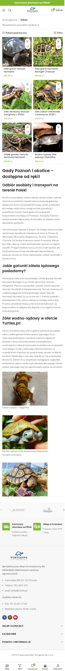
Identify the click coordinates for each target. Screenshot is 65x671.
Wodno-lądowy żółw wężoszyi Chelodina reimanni (45, 157)
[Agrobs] (17, 510)
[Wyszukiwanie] (10, 10)
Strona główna (9, 19)
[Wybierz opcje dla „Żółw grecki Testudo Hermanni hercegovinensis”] (27, 41)
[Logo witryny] (32, 10)
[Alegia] (47, 510)
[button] (27, 84)
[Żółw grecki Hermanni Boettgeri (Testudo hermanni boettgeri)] (48, 52)
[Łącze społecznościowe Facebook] (4, 617)
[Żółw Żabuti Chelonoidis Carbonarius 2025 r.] (48, 94)
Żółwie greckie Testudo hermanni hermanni (16, 156)
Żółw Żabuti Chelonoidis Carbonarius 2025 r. (47, 113)
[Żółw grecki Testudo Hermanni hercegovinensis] (17, 52)
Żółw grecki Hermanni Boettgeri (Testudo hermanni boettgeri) (46, 71)
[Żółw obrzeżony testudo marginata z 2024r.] (17, 94)
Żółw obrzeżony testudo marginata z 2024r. (16, 113)
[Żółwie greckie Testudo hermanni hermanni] (17, 137)
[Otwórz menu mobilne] (4, 10)
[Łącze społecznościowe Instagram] (10, 617)
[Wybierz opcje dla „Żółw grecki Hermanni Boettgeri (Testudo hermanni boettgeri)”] (58, 41)
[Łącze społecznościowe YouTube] (15, 617)
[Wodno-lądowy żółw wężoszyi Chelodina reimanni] (48, 137)
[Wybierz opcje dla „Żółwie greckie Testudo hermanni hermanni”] (27, 126)
